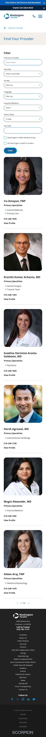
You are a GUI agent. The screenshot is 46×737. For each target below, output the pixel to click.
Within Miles (9, 114)
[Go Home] (4, 28)
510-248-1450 (10, 295)
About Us (23, 638)
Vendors (23, 668)
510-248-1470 (10, 589)
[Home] (14, 16)
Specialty (7, 69)
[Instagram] (23, 699)
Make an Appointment (23, 659)
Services (23, 644)
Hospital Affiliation (11, 103)
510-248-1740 (10, 443)
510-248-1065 (10, 516)
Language (8, 92)
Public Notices (23, 641)
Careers (23, 647)
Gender (7, 81)
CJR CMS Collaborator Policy (23, 650)
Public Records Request (23, 665)
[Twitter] (17, 699)
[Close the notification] (44, 3)
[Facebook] (12, 699)
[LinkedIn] (28, 699)
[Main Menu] (40, 16)
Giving (23, 653)
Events (23, 671)
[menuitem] (23, 714)
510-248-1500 (10, 219)
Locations (23, 635)
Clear (10, 150)
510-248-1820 (10, 371)
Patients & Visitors (23, 674)
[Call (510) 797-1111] (34, 16)
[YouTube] (34, 699)
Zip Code (7, 126)
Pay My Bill (23, 683)
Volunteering (23, 656)
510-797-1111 (23, 629)
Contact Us (23, 689)
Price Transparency (23, 686)
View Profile (9, 223)
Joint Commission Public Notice (23, 662)
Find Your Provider (11, 58)
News (23, 680)
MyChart (23, 677)
